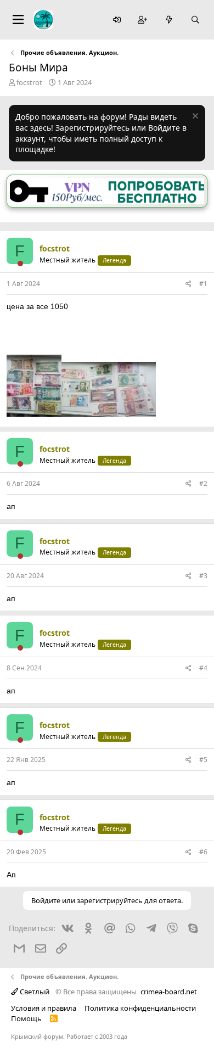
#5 (203, 759)
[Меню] (18, 20)
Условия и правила (43, 1008)
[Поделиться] (188, 284)
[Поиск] (195, 20)
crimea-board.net (168, 991)
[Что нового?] (169, 20)
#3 (203, 575)
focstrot (29, 82)
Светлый (33, 991)
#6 (203, 851)
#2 (203, 483)
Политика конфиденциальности (140, 1008)
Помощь (26, 1018)
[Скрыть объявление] (194, 117)
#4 (203, 668)
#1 (203, 283)
